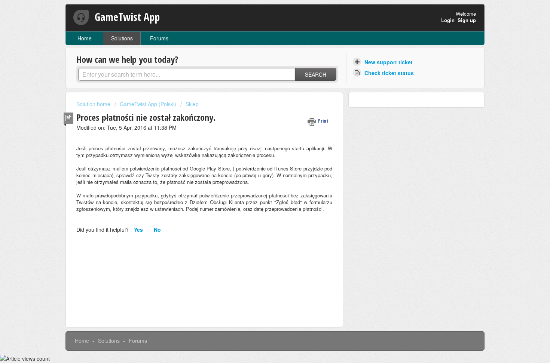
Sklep (192, 104)
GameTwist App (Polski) (148, 104)
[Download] (261, 82)
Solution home (94, 104)
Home (84, 38)
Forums (159, 38)
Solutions (122, 38)
